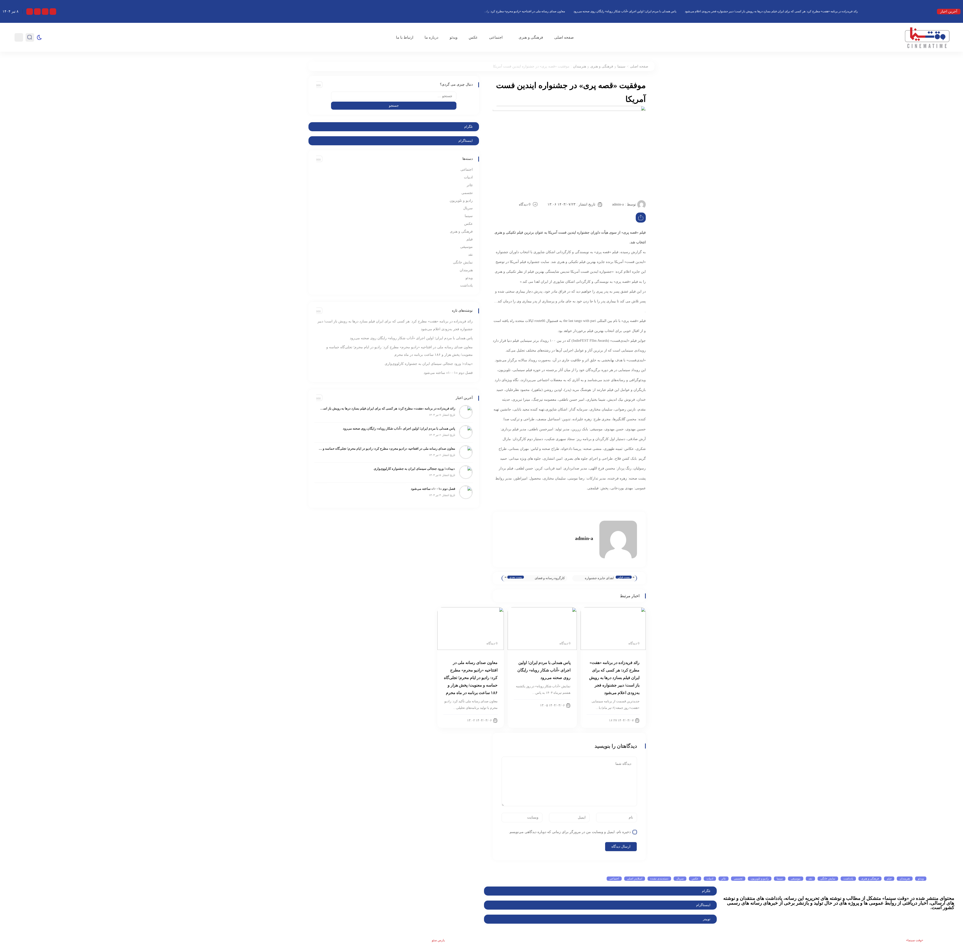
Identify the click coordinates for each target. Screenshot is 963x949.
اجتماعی (496, 37)
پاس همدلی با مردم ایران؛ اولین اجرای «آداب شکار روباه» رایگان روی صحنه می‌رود (696, 11)
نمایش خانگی (463, 262)
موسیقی (466, 247)
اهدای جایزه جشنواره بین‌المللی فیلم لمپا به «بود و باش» (595, 578)
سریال (468, 208)
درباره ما (431, 37)
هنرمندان (579, 66)
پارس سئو (438, 940)
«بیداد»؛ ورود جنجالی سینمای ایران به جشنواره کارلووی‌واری (429, 364)
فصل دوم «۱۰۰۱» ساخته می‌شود (448, 373)
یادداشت (466, 285)
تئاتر (470, 185)
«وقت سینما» (914, 940)
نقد (470, 254)
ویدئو (453, 37)
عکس (473, 37)
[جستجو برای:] (393, 96)
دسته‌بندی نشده (659, 878)
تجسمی (467, 193)
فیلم (469, 239)
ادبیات (468, 177)
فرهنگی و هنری (531, 37)
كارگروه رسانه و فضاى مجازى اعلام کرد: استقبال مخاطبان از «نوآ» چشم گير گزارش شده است (547, 578)
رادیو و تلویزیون (461, 200)
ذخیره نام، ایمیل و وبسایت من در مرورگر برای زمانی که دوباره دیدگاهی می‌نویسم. (570, 832)
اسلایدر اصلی (634, 878)
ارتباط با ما (404, 37)
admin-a (618, 204)
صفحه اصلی (564, 37)
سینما (621, 66)
